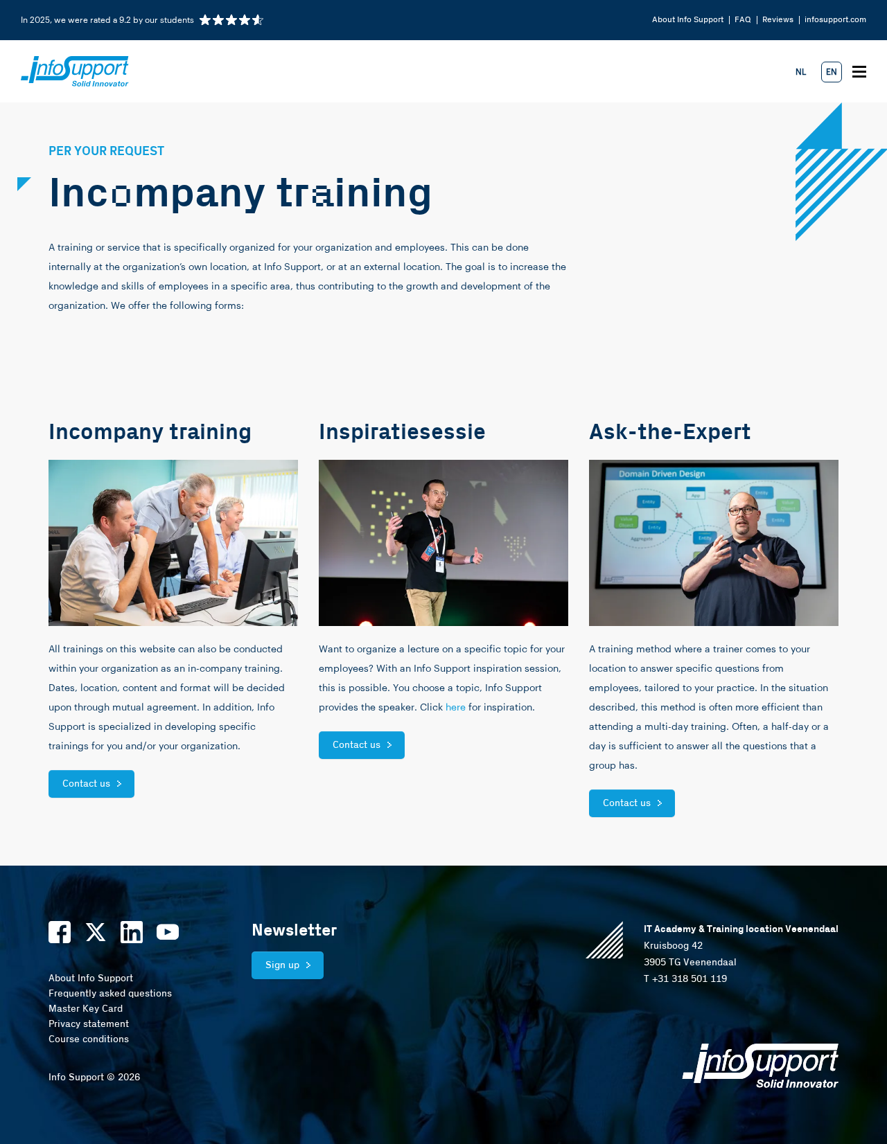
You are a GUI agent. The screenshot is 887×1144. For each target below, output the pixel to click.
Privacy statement (89, 1024)
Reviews (777, 19)
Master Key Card (86, 1009)
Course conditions (89, 1039)
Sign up (282, 965)
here (456, 708)
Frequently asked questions (110, 993)
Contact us (86, 783)
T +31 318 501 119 (685, 979)
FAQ (743, 19)
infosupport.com (835, 19)
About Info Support (687, 19)
